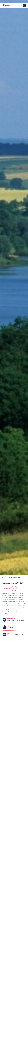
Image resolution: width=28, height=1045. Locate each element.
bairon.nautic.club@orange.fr (15, 634)
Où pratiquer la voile (14, 577)
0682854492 (10, 627)
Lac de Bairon (7, 588)
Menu (24, 6)
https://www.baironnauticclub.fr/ (16, 620)
